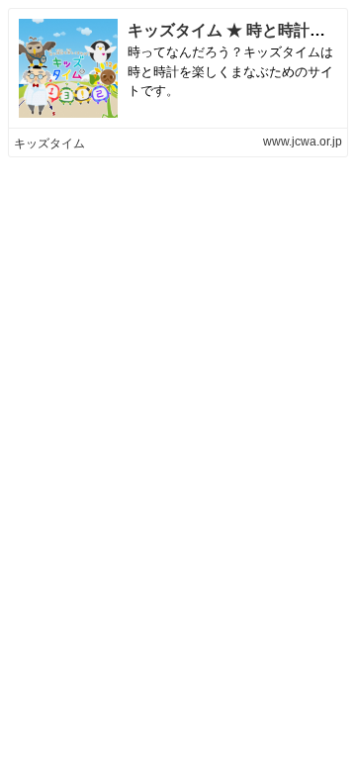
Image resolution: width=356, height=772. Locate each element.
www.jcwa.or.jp (302, 141)
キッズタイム (49, 143)
